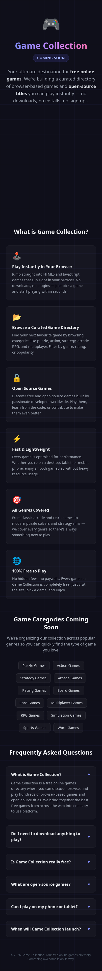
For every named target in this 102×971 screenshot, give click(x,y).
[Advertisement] (51, 174)
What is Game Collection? (51, 774)
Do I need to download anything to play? (51, 836)
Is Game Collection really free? (51, 862)
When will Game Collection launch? (51, 929)
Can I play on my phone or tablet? (51, 906)
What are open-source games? (51, 884)
